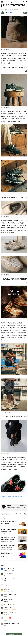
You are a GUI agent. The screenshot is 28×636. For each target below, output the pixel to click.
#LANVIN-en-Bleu (5, 498)
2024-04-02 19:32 (14, 578)
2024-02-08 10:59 (13, 612)
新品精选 (16, 9)
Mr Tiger (7, 12)
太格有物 (14, 2)
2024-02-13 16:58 (12, 594)
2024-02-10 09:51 (13, 607)
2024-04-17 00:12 (10, 573)
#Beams (3, 496)
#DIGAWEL (14, 496)
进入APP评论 (4, 514)
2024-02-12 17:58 (11, 604)
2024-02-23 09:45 (15, 589)
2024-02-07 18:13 (15, 623)
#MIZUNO (20, 496)
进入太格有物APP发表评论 (14, 634)
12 (26, 514)
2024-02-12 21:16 (12, 599)
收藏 (22, 514)
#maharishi (8, 496)
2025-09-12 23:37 (11, 568)
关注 (25, 12)
